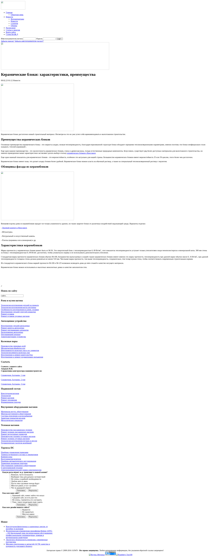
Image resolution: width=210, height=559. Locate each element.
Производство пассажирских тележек (16, 430)
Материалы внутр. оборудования (14, 412)
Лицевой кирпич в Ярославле (14, 228)
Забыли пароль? (7, 41)
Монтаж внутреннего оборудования (16, 414)
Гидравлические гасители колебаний (16, 443)
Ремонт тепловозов (9, 400)
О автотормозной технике (12, 468)
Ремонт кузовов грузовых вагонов (15, 316)
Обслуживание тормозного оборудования (18, 465)
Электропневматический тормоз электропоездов (21, 470)
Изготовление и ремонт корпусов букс (17, 355)
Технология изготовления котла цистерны (18, 307)
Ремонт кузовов (7, 314)
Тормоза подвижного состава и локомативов (19, 455)
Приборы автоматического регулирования (18, 461)
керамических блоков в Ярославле (81, 153)
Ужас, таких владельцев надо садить (27, 502)
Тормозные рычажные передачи (14, 463)
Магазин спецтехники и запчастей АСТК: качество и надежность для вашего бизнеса (28, 545)
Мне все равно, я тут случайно (24, 486)
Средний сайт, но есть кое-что (24, 498)
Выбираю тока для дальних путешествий (28, 477)
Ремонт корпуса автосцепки (12, 328)
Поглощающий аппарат (11, 334)
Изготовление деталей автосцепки (15, 326)
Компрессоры (6, 457)
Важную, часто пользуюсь (22, 475)
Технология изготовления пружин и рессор (19, 441)
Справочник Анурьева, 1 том (13, 375)
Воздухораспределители (11, 459)
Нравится (26, 510)
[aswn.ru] (13, 9)
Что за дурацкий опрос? (21, 488)
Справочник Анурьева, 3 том (13, 384)
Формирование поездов (11, 402)
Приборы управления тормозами (14, 452)
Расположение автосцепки (12, 332)
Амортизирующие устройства (13, 337)
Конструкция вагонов (10, 393)
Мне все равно (28, 514)
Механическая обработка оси (13, 348)
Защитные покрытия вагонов (13, 418)
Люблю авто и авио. (19, 481)
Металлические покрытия (11, 420)
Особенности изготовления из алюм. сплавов (20, 310)
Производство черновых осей (13, 346)
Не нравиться (27, 512)
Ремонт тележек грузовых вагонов (15, 439)
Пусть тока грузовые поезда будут (25, 483)
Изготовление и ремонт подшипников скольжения (22, 357)
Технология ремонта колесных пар (15, 353)
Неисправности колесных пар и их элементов (20, 350)
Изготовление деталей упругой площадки (18, 312)
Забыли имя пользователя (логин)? (29, 41)
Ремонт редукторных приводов (14, 434)
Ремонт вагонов (7, 398)
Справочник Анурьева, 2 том (13, 380)
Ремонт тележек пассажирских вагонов (17, 432)
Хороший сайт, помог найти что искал (28, 495)
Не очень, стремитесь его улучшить (27, 500)
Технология (6, 396)
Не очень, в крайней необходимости (26, 479)
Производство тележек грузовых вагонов (18, 436)
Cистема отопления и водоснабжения (16, 416)
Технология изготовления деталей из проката (20, 305)
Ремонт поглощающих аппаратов (15, 330)
